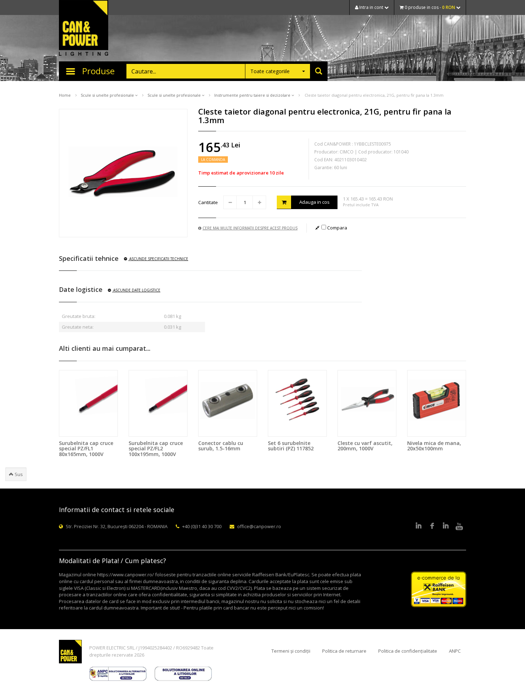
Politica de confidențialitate (407, 651)
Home (65, 95)
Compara (336, 227)
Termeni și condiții (290, 651)
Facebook (432, 526)
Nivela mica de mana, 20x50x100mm (434, 446)
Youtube (459, 526)
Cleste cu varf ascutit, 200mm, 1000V (365, 446)
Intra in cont (371, 7)
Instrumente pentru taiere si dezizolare (252, 95)
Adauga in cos (314, 202)
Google (445, 526)
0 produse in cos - (429, 7)
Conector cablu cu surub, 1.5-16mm (220, 446)
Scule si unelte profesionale (108, 95)
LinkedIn (418, 526)
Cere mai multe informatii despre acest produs (250, 228)
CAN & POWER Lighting (83, 28)
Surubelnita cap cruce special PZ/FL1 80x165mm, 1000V (86, 448)
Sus (18, 474)
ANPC (455, 651)
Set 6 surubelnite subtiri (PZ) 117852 (291, 446)
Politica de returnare (344, 651)
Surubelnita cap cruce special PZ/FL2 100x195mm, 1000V (156, 448)
